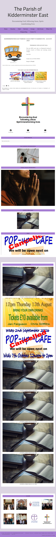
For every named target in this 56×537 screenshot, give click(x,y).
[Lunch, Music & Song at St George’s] (41, 76)
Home (5, 29)
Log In (13, 534)
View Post (28, 245)
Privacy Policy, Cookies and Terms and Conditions (39, 533)
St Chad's (39, 88)
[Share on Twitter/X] (9, 86)
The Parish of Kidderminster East (28, 12)
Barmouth (6, 88)
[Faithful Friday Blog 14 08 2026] (28, 281)
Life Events (40, 29)
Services (25, 29)
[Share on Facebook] (7, 86)
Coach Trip (12, 88)
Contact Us (33, 32)
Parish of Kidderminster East (23, 88)
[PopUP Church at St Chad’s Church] (28, 76)
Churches (12, 29)
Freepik (32, 61)
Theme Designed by (48, 535)
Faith (19, 29)
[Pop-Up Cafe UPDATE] (15, 76)
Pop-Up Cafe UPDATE (15, 81)
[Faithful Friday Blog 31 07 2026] (28, 468)
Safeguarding (23, 32)
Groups (32, 29)
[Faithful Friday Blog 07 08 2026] (28, 406)
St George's (45, 88)
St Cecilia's (34, 88)
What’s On (49, 29)
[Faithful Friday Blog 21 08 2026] (28, 375)
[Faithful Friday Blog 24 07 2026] (28, 437)
